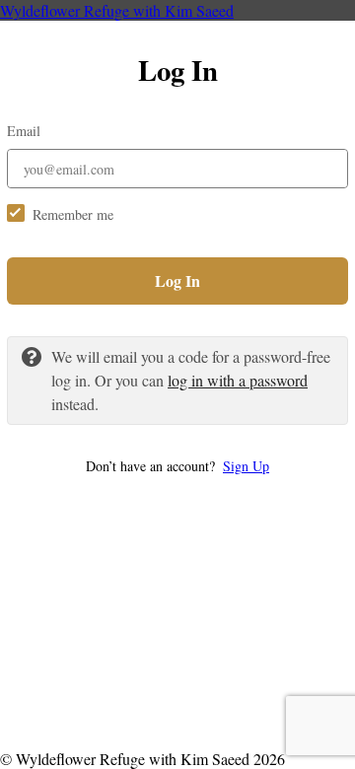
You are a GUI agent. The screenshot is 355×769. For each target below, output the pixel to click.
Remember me (73, 214)
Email (23, 130)
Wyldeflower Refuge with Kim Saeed (117, 10)
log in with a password (238, 380)
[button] (177, 465)
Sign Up (246, 465)
